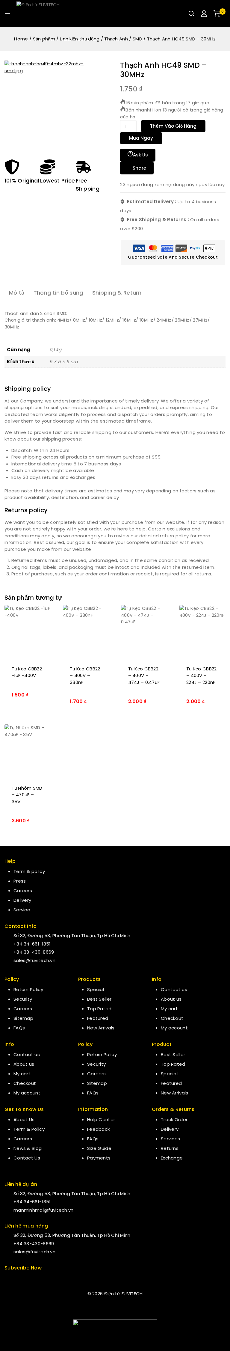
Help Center (101, 1119)
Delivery (22, 900)
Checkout (24, 1083)
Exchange (172, 1158)
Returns (169, 1148)
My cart (22, 1073)
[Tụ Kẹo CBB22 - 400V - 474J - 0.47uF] (144, 631)
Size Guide (99, 1148)
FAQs (19, 1028)
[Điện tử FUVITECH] (46, 13)
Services (170, 1139)
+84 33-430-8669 (33, 952)
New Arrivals (101, 1028)
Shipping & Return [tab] (117, 292)
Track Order (174, 1119)
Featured (97, 1018)
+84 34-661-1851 (32, 944)
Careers (22, 890)
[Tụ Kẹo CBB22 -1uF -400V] (27, 631)
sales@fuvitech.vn (34, 960)
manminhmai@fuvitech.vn (43, 1210)
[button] (28, 694)
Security (22, 999)
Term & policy (29, 871)
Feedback (98, 1129)
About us (23, 1064)
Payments (99, 1158)
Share (139, 168)
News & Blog (27, 1148)
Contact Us (26, 1158)
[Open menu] (7, 13)
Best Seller (99, 999)
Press (19, 881)
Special (95, 989)
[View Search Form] (191, 13)
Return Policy (28, 989)
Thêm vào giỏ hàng (173, 126)
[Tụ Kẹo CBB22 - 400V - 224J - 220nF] (202, 631)
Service (21, 910)
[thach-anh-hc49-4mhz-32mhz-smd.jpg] (49, 105)
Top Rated (99, 1008)
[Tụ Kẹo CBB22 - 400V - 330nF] (86, 631)
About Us (23, 1119)
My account (26, 1093)
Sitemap (23, 1018)
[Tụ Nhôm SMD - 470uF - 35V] (27, 751)
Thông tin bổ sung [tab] (58, 292)
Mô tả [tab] (17, 292)
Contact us (26, 1054)
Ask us (140, 155)
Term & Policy (29, 1129)
